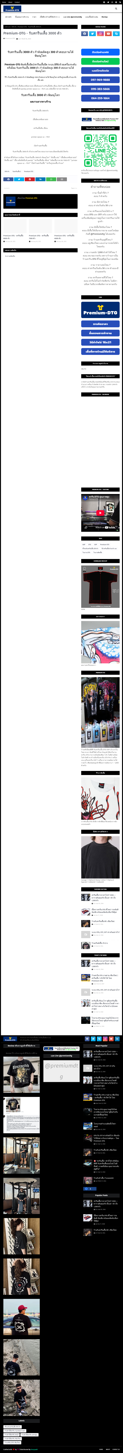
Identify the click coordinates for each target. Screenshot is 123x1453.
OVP (95, 544)
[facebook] (104, 2)
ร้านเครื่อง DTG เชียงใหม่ (12, 1443)
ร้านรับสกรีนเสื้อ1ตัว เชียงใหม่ (103, 921)
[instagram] (112, 2)
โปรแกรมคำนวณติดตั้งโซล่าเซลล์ (105, 1125)
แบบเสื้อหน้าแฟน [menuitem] (91, 17)
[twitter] (108, 2)
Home (4, 2)
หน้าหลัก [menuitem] (8, 17)
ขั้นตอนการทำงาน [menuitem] (22, 17)
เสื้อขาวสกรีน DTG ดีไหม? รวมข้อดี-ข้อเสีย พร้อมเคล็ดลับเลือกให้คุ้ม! (105, 910)
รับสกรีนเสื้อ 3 (17, 171)
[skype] (120, 2)
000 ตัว (14, 27)
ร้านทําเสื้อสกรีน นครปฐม (29, 1435)
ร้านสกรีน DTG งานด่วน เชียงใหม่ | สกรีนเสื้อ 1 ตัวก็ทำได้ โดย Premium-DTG (105, 978)
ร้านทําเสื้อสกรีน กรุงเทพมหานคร (15, 1431)
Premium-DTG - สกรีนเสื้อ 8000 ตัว (13, 237)
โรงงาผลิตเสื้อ (97, 552)
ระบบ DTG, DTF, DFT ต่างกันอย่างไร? (106, 932)
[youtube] (108, 33)
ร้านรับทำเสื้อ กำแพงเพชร (104, 1178)
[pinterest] (116, 2)
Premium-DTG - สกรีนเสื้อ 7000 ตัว (39, 237)
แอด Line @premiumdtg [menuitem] (72, 17)
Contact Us (116, 1449)
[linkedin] (117, 1038)
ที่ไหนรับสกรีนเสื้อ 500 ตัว (12, 1427)
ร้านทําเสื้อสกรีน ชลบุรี (11, 1435)
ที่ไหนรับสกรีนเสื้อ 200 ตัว (90, 548)
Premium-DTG (10, 38)
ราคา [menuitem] (34, 17)
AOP (84, 544)
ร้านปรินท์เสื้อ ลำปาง (100, 943)
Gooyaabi (34, 1449)
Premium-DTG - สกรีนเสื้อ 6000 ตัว (64, 237)
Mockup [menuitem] (105, 17)
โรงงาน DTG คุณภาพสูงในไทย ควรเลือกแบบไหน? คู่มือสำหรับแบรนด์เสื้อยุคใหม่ (105, 1020)
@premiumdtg (61, 1071)
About (10, 2)
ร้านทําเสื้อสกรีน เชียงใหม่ (13, 1439)
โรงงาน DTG (86, 552)
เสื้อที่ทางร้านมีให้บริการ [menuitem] (49, 17)
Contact (17, 2)
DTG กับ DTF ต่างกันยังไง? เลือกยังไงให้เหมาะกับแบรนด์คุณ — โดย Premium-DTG (106, 1138)
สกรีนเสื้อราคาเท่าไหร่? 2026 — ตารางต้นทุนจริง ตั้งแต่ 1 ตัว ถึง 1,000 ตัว (104, 898)
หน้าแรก (7, 27)
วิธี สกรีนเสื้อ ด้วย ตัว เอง (109, 548)
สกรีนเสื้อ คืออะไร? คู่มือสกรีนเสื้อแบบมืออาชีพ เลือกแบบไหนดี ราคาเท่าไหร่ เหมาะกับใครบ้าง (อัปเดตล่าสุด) (105, 1005)
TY (18, 1449)
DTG (89, 544)
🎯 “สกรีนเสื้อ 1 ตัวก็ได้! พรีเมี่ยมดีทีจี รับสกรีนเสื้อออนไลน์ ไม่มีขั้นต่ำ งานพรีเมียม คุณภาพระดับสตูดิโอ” (106, 1165)
